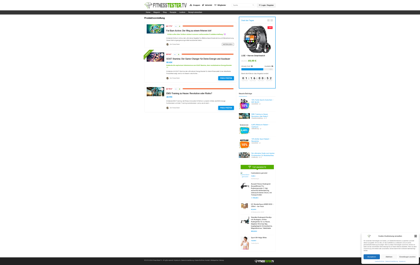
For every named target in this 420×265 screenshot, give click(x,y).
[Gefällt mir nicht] (175, 26)
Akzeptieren (371, 257)
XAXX (262, 212)
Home (148, 12)
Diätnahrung (255, 128)
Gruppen (196, 5)
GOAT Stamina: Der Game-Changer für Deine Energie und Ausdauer (198, 59)
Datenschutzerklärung (391, 261)
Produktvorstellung (257, 118)
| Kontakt (207, 260)
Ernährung (254, 157)
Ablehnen (389, 257)
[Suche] (253, 5)
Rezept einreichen (195, 12)
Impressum (402, 261)
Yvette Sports (255, 243)
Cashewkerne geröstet (259, 173)
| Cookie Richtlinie (199, 260)
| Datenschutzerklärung (187, 260)
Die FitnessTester (174, 44)
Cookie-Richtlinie (379, 261)
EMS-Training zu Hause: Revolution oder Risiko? (189, 93)
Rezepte (173, 12)
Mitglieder (221, 5)
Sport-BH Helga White (259, 238)
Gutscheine (254, 104)
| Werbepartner (214, 260)
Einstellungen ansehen (407, 257)
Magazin (156, 12)
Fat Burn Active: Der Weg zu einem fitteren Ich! (188, 30)
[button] (416, 236)
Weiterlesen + (228, 44)
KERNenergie (255, 178)
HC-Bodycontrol (255, 212)
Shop (165, 12)
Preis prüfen (226, 78)
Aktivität (208, 5)
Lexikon (182, 12)
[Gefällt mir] (179, 26)
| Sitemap (221, 260)
